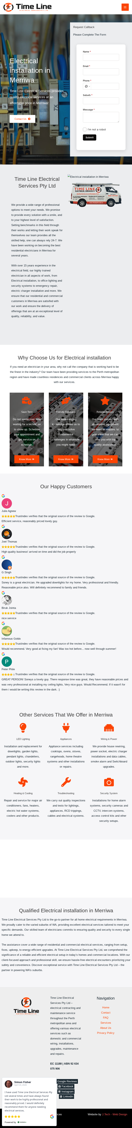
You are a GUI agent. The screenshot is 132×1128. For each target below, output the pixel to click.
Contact (105, 1012)
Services (105, 1022)
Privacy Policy (105, 1032)
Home (105, 1007)
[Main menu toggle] (125, 7)
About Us (105, 1027)
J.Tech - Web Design (114, 1114)
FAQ (105, 1017)
